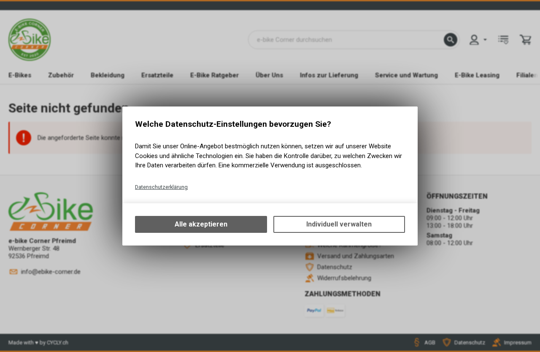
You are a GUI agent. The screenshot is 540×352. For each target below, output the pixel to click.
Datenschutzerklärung (161, 187)
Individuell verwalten (339, 224)
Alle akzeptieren (201, 224)
